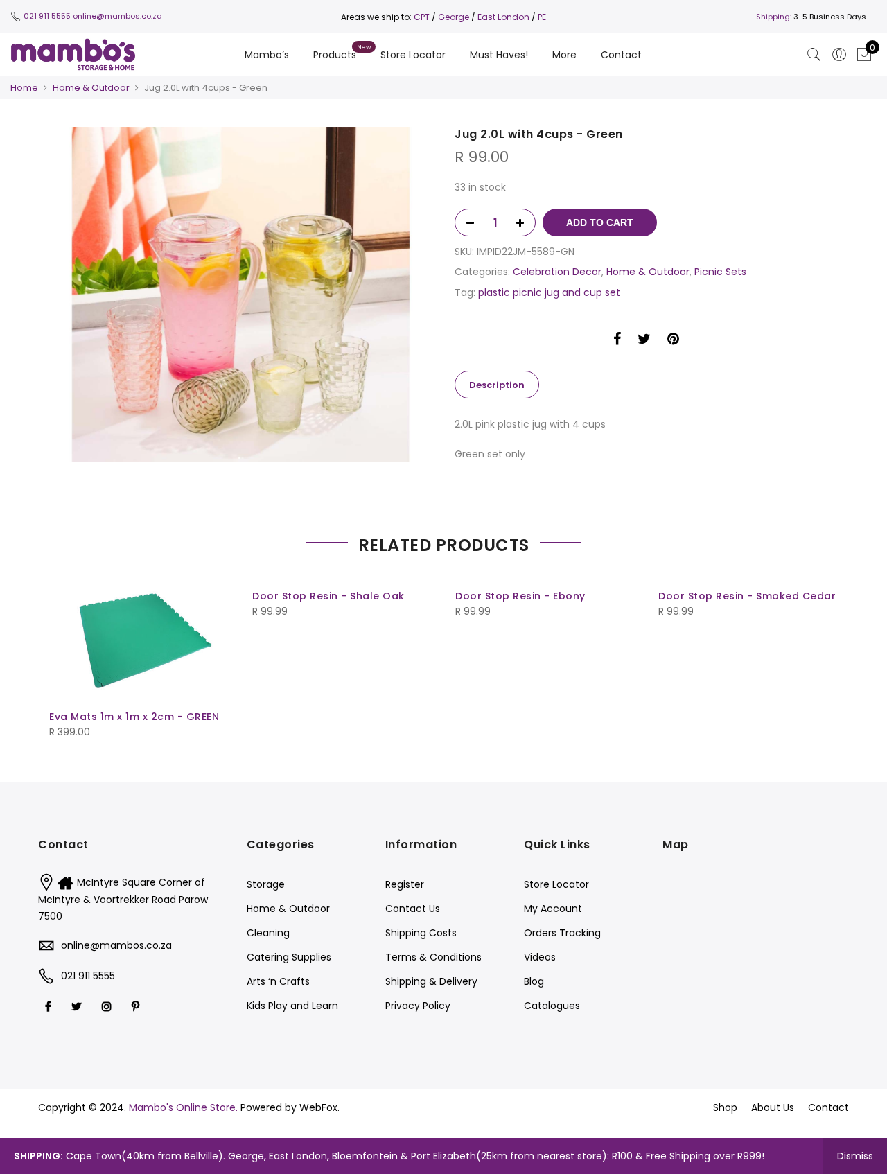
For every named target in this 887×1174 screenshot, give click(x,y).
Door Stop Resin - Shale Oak (328, 596)
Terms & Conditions (433, 957)
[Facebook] (50, 1006)
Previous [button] (62, 649)
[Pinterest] (137, 1006)
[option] (240, 294)
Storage (266, 884)
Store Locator (413, 55)
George (453, 17)
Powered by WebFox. (290, 1107)
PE (542, 17)
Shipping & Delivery (431, 981)
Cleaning (268, 933)
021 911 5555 (47, 15)
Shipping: (773, 16)
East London (504, 17)
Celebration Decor (557, 272)
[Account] (839, 54)
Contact (621, 55)
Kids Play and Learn (292, 1006)
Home (24, 87)
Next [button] (825, 649)
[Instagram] (108, 1006)
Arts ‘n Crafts (278, 981)
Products (334, 55)
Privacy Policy (417, 1006)
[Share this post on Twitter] (644, 341)
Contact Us (412, 908)
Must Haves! (499, 55)
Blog (534, 981)
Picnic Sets (720, 272)
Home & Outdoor (91, 87)
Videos (540, 957)
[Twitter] (78, 1006)
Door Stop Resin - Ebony (520, 596)
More (564, 55)
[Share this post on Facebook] (617, 341)
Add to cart (599, 222)
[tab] (497, 384)
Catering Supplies (289, 957)
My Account (553, 908)
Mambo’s (267, 55)
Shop (725, 1107)
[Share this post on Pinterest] (673, 341)
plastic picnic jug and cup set (549, 292)
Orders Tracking (562, 933)
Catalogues (552, 1006)
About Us (772, 1107)
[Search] (814, 54)
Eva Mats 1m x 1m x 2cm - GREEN (134, 717)
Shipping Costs (421, 933)
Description (497, 385)
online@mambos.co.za (117, 15)
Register (404, 884)
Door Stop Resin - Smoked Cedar (747, 596)
